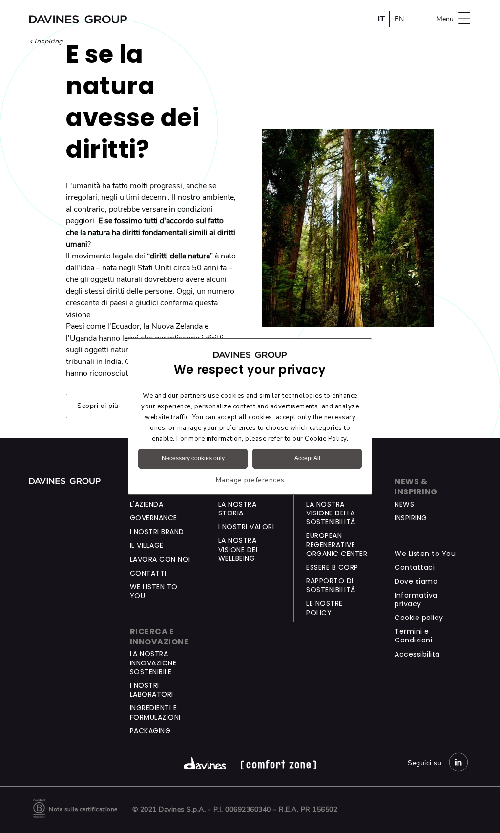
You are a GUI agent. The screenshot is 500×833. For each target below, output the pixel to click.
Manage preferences (250, 480)
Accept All (307, 458)
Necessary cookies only (193, 458)
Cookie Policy (326, 438)
